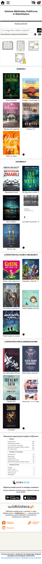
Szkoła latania (11, 441)
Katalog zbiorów (21, 24)
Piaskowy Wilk (11, 458)
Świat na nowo (12, 469)
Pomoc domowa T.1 (13, 471)
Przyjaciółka (11, 474)
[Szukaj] (39, 30)
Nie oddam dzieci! (12, 449)
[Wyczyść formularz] (35, 34)
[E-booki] (21, 51)
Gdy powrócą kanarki (13, 460)
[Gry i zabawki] (21, 63)
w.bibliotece (20, 513)
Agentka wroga (12, 472)
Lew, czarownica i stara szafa (15, 445)
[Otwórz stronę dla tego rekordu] (12, 86)
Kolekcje (25, 34)
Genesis (10, 467)
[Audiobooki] (34, 51)
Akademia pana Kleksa (14, 443)
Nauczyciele (11, 456)
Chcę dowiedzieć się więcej (10, 558)
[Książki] (8, 51)
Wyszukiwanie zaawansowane (11, 34)
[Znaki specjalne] (39, 34)
